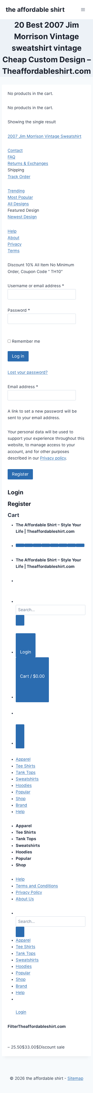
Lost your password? (28, 372)
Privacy (14, 244)
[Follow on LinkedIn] (63, 545)
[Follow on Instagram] (28, 545)
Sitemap (75, 1078)
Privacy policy (53, 458)
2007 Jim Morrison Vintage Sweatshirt (44, 136)
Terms (14, 250)
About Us (25, 898)
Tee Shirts (25, 766)
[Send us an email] (45, 545)
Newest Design (22, 216)
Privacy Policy (29, 892)
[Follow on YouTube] (71, 545)
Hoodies (24, 785)
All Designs (18, 203)
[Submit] (20, 620)
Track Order (19, 176)
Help (12, 231)
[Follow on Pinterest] (54, 545)
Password (19, 310)
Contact (15, 150)
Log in (18, 356)
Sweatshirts (27, 778)
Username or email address (36, 285)
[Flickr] (80, 545)
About (13, 237)
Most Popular (20, 197)
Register (20, 474)
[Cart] (20, 736)
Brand (21, 805)
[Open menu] (82, 9)
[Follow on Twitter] (37, 545)
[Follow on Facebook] (20, 545)
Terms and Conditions (37, 885)
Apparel (23, 759)
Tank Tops (26, 772)
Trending (16, 190)
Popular (23, 791)
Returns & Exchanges (28, 163)
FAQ (11, 157)
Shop (21, 798)
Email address (23, 386)
